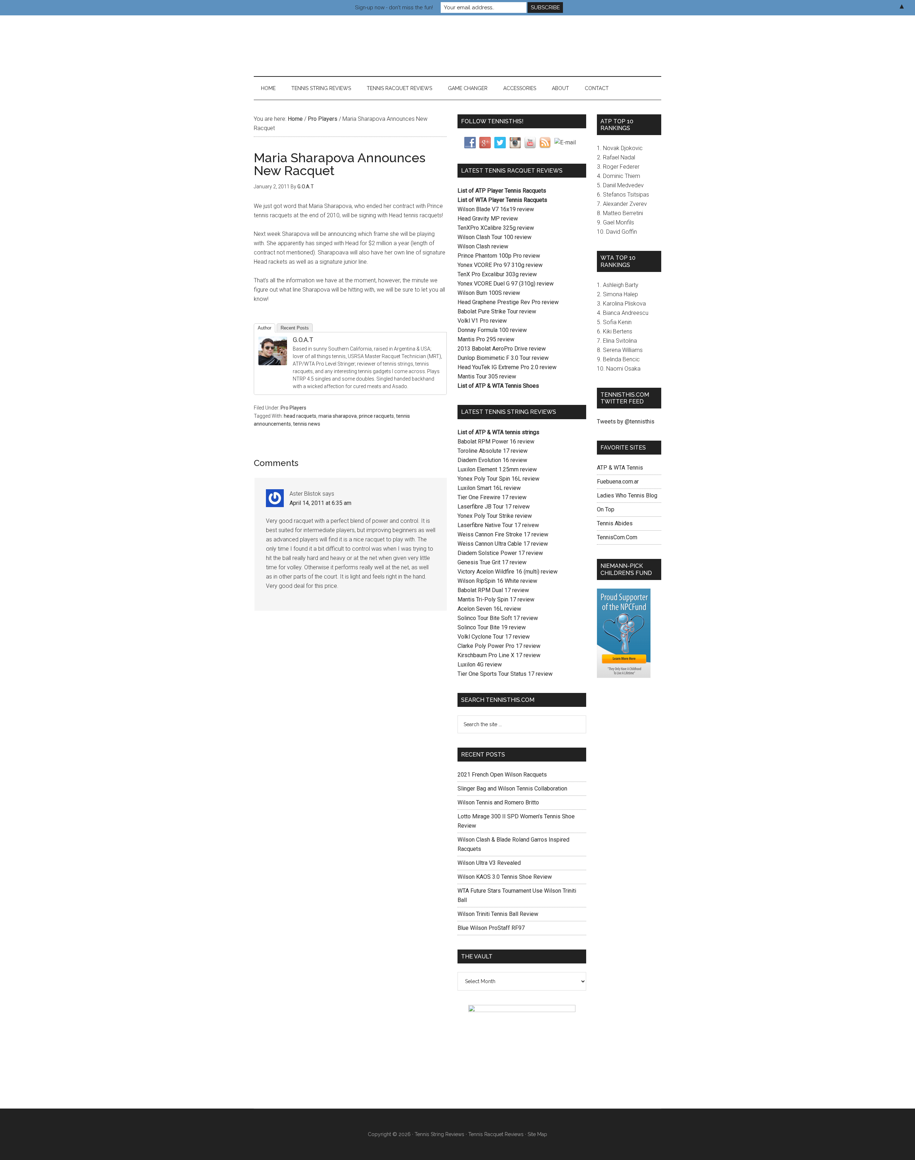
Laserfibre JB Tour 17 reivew (494, 506)
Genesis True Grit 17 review (492, 562)
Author (264, 328)
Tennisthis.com (322, 46)
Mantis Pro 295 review (486, 339)
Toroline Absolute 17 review (493, 450)
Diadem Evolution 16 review (492, 460)
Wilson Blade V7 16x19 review (496, 209)
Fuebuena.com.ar (618, 481)
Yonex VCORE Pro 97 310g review (500, 265)
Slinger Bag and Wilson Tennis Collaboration (512, 788)
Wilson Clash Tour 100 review (494, 237)
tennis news (306, 424)
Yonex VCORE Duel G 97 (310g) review (506, 283)
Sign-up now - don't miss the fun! (394, 7)
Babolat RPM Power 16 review (496, 441)
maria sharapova (337, 416)
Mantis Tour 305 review (487, 376)
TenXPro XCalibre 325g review (496, 227)
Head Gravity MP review (488, 218)
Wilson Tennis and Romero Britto (498, 802)
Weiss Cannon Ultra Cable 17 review (503, 543)
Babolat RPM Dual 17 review (493, 590)
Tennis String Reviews (439, 1134)
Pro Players (293, 408)
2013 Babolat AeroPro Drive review (502, 348)
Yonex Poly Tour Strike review (495, 515)
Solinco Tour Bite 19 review (492, 627)
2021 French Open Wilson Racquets (502, 774)
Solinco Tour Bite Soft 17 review (498, 618)
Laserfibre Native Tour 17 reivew (498, 525)
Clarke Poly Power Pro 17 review (499, 646)
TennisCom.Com (617, 537)
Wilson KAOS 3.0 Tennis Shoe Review (505, 876)
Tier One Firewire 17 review (492, 497)
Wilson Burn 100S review (489, 292)
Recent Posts (295, 328)
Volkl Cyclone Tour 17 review (494, 636)
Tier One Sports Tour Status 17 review (505, 673)
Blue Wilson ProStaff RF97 (491, 927)
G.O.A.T (303, 339)
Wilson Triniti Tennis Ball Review (498, 914)
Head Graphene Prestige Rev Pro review (508, 302)
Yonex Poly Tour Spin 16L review (498, 478)
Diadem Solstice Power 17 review (500, 553)
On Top (605, 509)
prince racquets (376, 416)
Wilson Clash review (483, 246)
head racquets (300, 416)
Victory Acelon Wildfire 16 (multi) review (508, 571)
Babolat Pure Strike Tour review (497, 311)
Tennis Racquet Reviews (496, 1134)
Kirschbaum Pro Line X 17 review (499, 655)
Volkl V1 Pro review (482, 320)
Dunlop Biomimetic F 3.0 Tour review (503, 358)
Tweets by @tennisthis (625, 421)
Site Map (537, 1134)
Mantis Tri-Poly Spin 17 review (496, 599)
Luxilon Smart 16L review (489, 488)
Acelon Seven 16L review (489, 608)
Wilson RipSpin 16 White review (497, 580)
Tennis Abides (615, 523)
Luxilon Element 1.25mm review (497, 469)
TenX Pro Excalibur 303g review (497, 274)
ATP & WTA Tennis (620, 467)
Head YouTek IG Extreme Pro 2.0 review (507, 367)
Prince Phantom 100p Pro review (499, 255)
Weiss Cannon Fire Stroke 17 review (503, 534)
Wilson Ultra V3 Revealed (489, 862)
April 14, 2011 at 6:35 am (320, 503)
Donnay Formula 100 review (492, 330)
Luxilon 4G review (480, 664)
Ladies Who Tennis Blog (627, 495)
